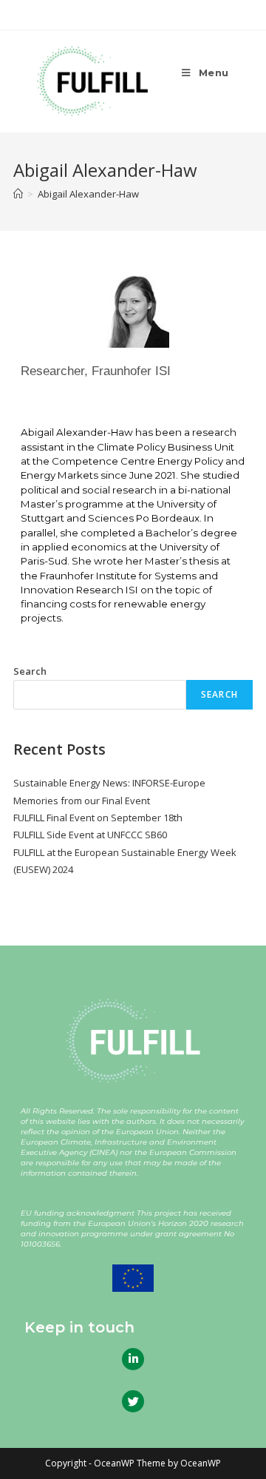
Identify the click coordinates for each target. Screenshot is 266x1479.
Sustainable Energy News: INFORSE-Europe (109, 782)
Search (30, 671)
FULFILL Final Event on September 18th (98, 817)
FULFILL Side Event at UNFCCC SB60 (90, 834)
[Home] (18, 194)
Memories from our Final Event (81, 800)
